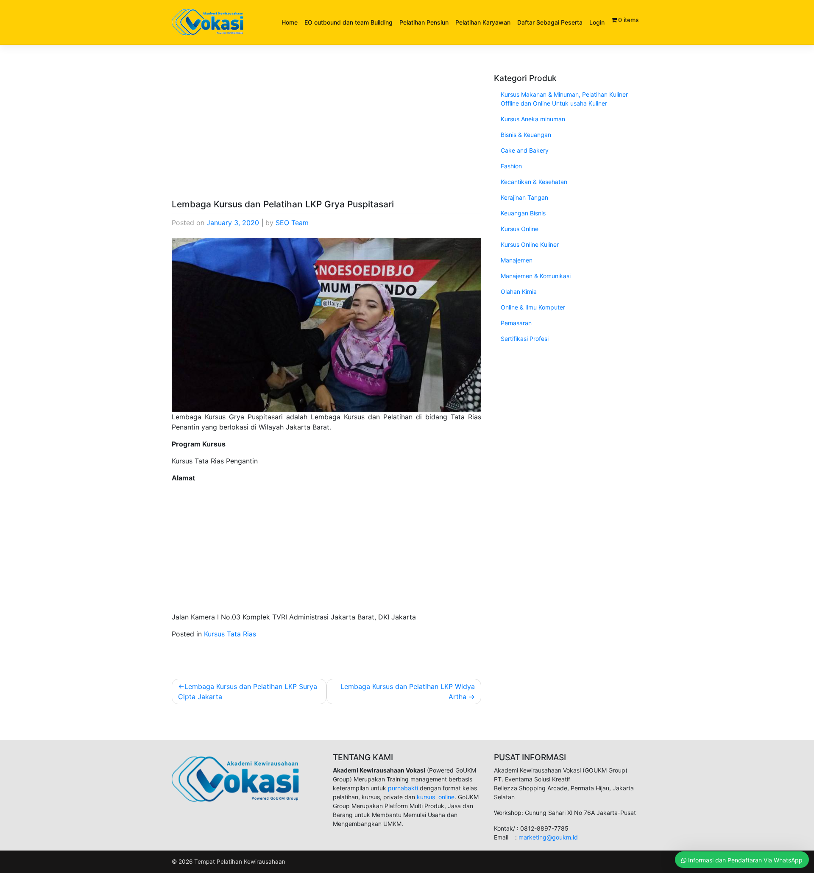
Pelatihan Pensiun (424, 22)
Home (290, 22)
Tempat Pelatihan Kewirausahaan (239, 861)
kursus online (435, 796)
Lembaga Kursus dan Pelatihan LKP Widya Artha (407, 691)
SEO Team (292, 222)
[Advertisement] (326, 136)
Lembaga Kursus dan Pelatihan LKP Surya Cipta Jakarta (247, 691)
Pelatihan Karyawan (482, 22)
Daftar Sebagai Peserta (550, 22)
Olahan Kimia (519, 291)
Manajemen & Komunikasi (536, 275)
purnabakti (404, 788)
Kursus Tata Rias (230, 634)
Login (597, 22)
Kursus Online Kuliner (530, 244)
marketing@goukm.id (548, 837)
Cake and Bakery (525, 150)
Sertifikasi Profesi (525, 338)
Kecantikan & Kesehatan (534, 181)
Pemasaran (516, 322)
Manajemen (516, 260)
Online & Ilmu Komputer (533, 307)
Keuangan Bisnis (523, 213)
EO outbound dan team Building (348, 22)
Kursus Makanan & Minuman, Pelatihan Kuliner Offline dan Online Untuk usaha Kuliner (564, 99)
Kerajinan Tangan (524, 197)
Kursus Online (519, 228)
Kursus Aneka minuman (533, 119)
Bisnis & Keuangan (526, 134)
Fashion (511, 166)
